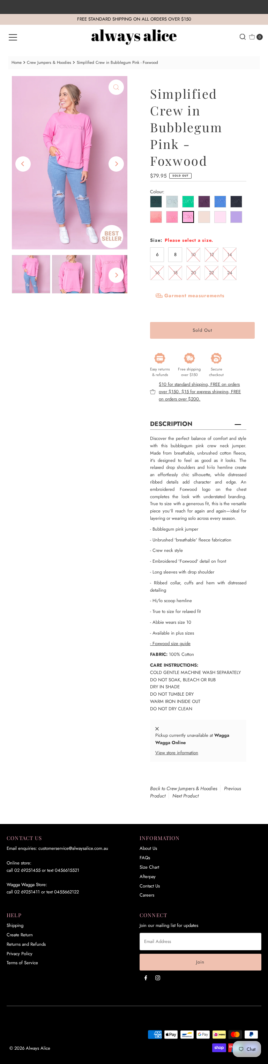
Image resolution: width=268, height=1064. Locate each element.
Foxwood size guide (170, 643)
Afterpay (148, 876)
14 (229, 254)
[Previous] (23, 164)
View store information (176, 752)
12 (211, 254)
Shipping (15, 925)
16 (157, 272)
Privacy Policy (19, 953)
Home (17, 62)
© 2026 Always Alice (29, 1048)
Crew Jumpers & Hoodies (49, 62)
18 (175, 272)
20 (193, 272)
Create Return (20, 934)
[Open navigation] (12, 37)
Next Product (185, 795)
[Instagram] (157, 977)
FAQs (145, 857)
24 (229, 272)
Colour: (157, 191)
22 (211, 272)
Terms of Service (22, 962)
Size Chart (149, 867)
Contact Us (150, 886)
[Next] (116, 164)
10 (193, 254)
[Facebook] (145, 977)
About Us (148, 848)
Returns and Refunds (26, 944)
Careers (147, 895)
